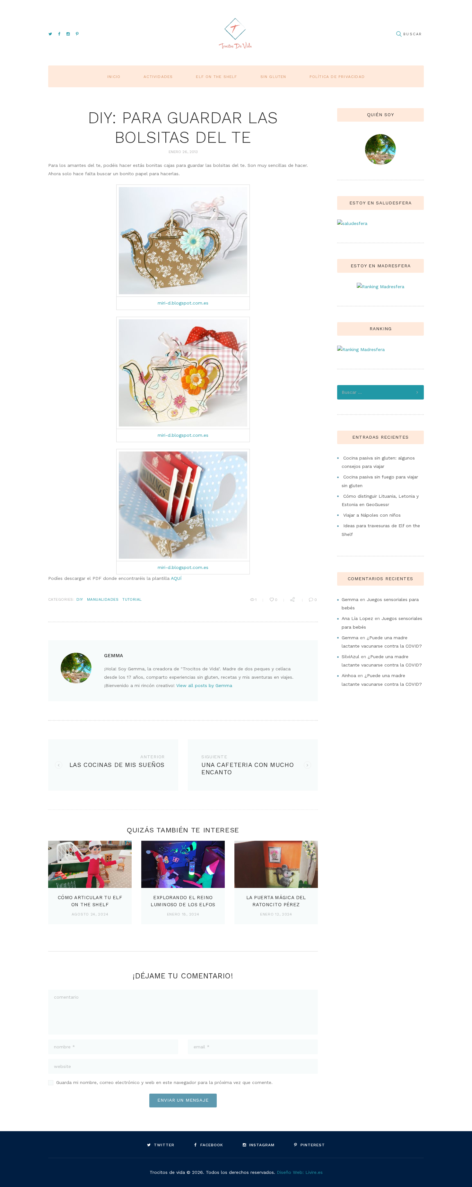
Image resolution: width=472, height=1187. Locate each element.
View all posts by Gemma (204, 685)
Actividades (158, 76)
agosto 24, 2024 (90, 914)
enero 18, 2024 (183, 914)
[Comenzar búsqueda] (399, 34)
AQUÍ (176, 578)
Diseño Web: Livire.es (300, 1172)
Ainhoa (349, 675)
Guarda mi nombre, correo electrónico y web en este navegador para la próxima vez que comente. (164, 1082)
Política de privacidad (337, 76)
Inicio (113, 76)
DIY (79, 599)
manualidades (103, 599)
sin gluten (273, 76)
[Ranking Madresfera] (380, 286)
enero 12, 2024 (276, 914)
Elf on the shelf (216, 76)
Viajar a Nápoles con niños (372, 515)
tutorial (132, 599)
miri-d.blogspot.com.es (183, 302)
